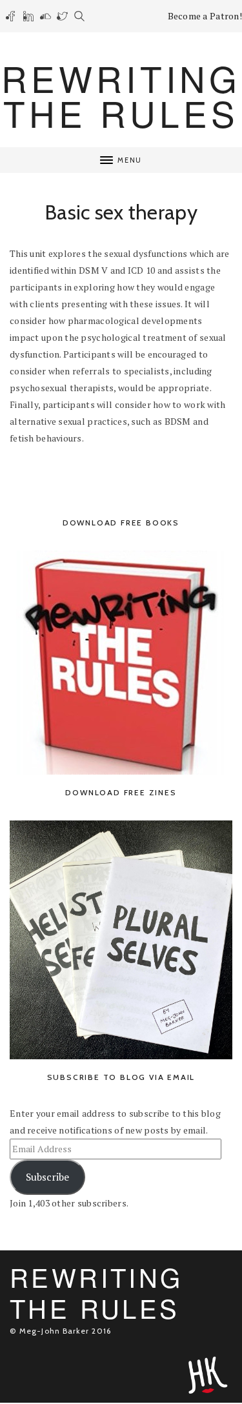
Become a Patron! (205, 16)
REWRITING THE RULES (120, 95)
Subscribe (47, 1177)
